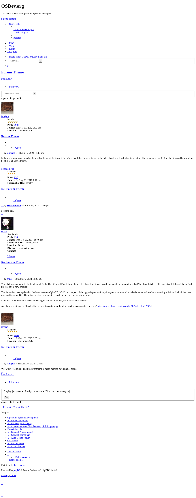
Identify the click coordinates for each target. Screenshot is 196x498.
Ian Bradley (19, 465)
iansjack (5, 116)
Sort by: (29, 391)
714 (16, 237)
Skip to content (8, 18)
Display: (8, 391)
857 (16, 177)
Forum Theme (12, 72)
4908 (16, 125)
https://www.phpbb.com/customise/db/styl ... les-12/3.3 (124, 306)
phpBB (17, 470)
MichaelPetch (7, 169)
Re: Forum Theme (12, 188)
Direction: (50, 391)
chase (4, 231)
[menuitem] (23, 29)
